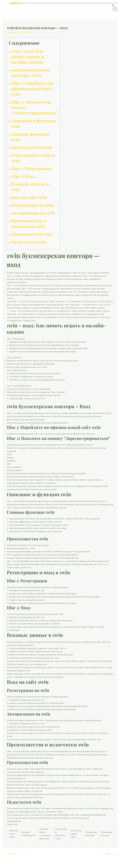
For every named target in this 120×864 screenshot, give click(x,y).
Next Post (111, 854)
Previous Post (10, 854)
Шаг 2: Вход (23, 176)
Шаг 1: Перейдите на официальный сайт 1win (32, 88)
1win (9, 311)
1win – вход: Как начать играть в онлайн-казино (27, 56)
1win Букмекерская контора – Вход (30, 72)
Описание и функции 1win (33, 123)
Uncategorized (14, 32)
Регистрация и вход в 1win (33, 157)
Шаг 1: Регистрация (31, 168)
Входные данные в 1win (30, 186)
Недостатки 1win (28, 242)
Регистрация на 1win (32, 205)
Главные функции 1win (30, 136)
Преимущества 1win (31, 147)
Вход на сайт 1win (29, 197)
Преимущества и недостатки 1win (28, 223)
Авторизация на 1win (32, 213)
